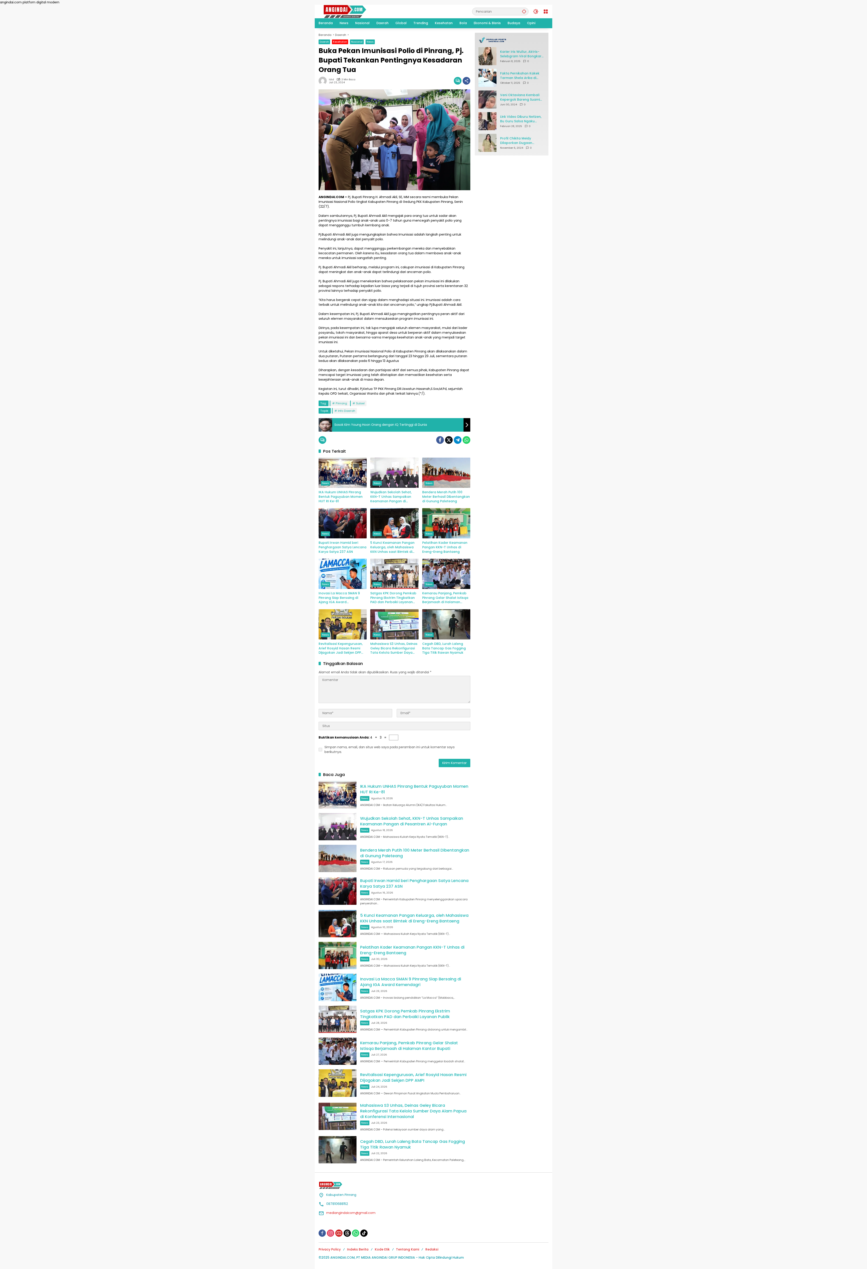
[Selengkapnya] (511, 40)
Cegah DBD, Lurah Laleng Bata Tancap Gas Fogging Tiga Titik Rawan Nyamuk (444, 648)
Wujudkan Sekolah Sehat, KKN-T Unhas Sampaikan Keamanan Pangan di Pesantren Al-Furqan (391, 496)
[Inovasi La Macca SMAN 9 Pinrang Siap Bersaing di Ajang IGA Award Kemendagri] (343, 574)
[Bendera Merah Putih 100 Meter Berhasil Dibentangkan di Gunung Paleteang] (446, 473)
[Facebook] (440, 440)
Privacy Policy (330, 1249)
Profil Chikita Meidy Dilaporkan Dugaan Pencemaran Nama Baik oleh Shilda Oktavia (520, 140)
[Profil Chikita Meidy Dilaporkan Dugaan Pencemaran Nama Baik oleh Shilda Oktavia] (487, 143)
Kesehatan (340, 42)
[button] (524, 11)
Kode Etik (382, 1249)
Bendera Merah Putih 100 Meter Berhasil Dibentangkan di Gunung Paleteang (446, 496)
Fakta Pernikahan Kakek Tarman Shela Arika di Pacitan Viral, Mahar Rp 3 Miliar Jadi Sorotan (520, 75)
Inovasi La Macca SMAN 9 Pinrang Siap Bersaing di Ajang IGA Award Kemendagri (339, 597)
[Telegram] (457, 440)
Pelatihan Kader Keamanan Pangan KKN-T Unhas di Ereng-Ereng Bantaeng (444, 547)
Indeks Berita (357, 1249)
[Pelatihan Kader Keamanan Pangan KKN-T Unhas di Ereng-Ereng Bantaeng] (446, 523)
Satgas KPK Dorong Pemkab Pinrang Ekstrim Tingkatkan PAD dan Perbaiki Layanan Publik (393, 597)
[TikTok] (364, 1233)
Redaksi (431, 1249)
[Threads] (347, 1233)
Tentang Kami (407, 1249)
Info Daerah (346, 411)
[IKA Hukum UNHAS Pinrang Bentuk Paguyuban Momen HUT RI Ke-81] (343, 473)
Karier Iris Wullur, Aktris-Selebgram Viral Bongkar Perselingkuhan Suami (520, 54)
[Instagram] (330, 1233)
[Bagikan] (466, 81)
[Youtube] (339, 1233)
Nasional (357, 42)
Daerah (324, 42)
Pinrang (341, 403)
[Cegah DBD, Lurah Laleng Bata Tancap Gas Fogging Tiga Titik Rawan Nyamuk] (446, 624)
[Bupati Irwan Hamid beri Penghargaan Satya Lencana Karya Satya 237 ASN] (343, 523)
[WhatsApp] (466, 440)
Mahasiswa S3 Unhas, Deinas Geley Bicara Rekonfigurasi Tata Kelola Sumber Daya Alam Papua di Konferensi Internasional (393, 648)
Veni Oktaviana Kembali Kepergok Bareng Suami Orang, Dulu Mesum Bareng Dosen (520, 97)
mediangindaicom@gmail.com (350, 1213)
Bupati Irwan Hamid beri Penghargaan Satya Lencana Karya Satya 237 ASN (342, 547)
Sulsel (360, 403)
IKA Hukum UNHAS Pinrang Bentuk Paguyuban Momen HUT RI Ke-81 (341, 496)
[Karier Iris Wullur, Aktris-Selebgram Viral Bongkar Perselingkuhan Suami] (487, 56)
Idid (331, 79)
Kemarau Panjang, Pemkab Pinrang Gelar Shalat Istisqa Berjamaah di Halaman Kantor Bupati (445, 597)
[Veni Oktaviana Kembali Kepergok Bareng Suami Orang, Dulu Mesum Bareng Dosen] (487, 99)
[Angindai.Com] (355, 11)
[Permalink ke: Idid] (324, 81)
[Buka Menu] (545, 11)
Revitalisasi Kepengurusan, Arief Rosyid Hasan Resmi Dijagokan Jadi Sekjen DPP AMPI (341, 648)
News (370, 42)
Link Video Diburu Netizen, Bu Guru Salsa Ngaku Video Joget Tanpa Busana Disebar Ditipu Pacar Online (520, 119)
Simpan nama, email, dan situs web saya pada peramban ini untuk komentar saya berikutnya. (389, 749)
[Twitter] (449, 440)
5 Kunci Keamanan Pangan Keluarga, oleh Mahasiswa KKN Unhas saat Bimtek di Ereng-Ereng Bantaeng (392, 547)
